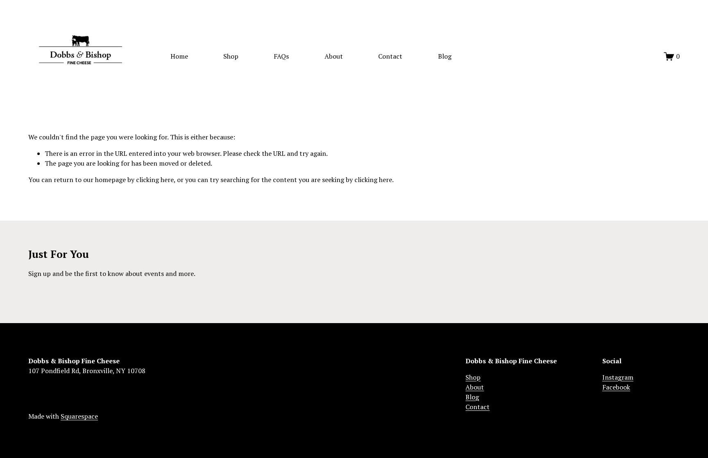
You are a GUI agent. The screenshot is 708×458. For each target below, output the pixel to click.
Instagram (617, 377)
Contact (390, 56)
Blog (445, 56)
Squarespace (79, 416)
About (333, 56)
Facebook (616, 387)
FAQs (281, 56)
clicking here (155, 179)
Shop (230, 56)
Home (179, 56)
